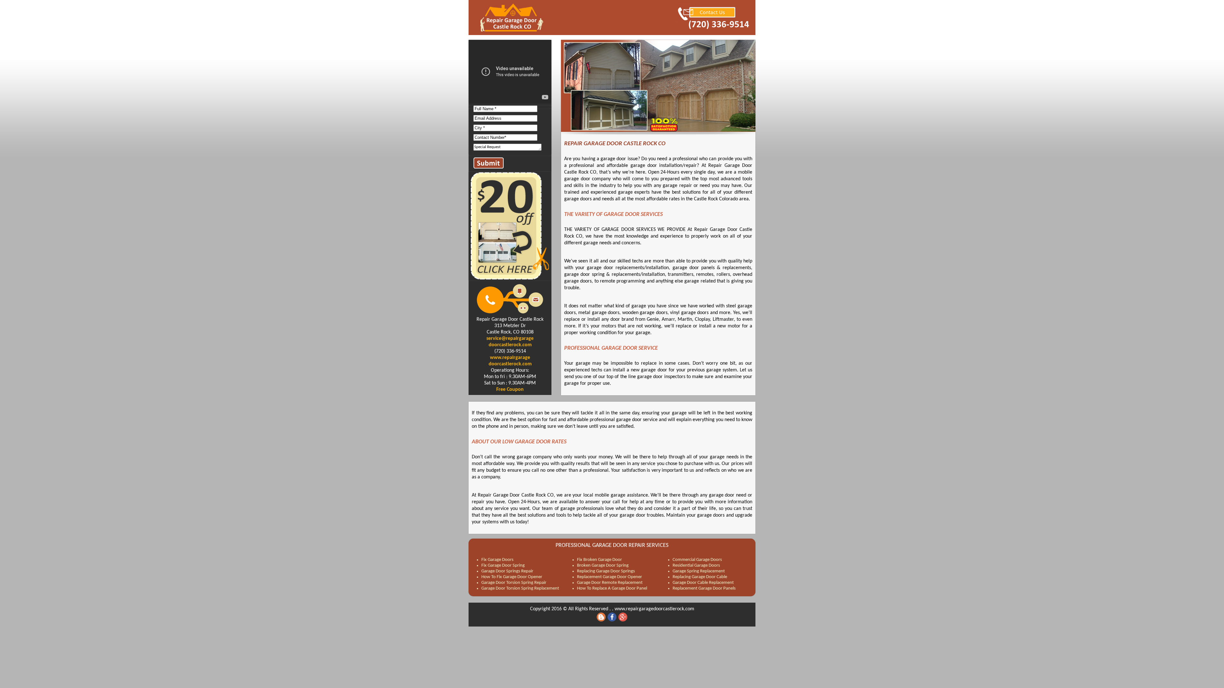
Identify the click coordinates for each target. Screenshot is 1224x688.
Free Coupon (510, 389)
